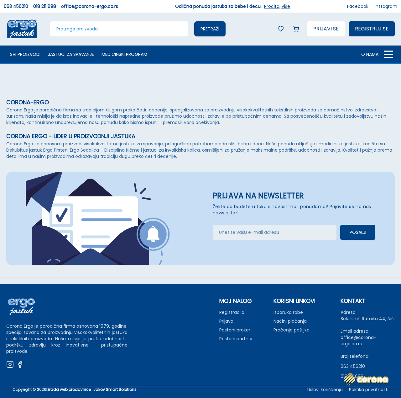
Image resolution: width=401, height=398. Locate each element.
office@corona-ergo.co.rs (89, 6)
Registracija (231, 312)
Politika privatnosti (368, 389)
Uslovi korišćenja (325, 389)
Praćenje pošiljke (291, 330)
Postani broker (234, 330)
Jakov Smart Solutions (115, 389)
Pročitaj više (277, 6)
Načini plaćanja (290, 321)
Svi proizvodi (25, 54)
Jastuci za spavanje (71, 54)
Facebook (357, 6)
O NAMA (369, 54)
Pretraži (209, 29)
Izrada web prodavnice (68, 389)
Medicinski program (124, 54)
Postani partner (236, 339)
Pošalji (358, 232)
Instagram (386, 6)
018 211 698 (44, 6)
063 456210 (16, 6)
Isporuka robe (288, 312)
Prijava (226, 321)
